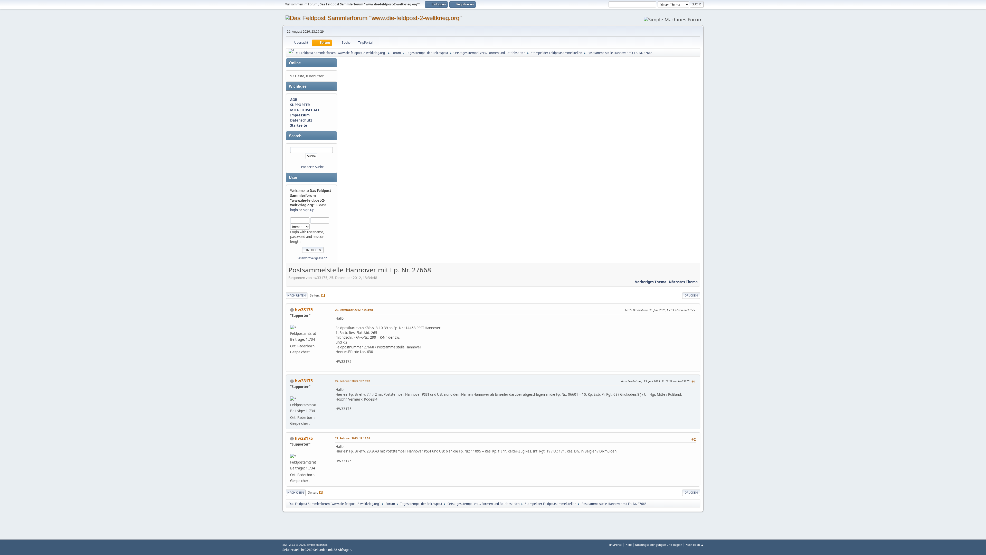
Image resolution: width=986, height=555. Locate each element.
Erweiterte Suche (311, 167)
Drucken (691, 295)
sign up (308, 210)
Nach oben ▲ (695, 545)
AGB (293, 99)
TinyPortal (615, 545)
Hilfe (628, 545)
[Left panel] (292, 51)
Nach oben (295, 492)
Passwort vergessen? (312, 258)
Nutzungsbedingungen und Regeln (658, 545)
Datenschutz (301, 120)
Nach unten (296, 295)
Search (295, 136)
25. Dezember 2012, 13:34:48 (354, 310)
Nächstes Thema (683, 282)
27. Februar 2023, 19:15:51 (352, 438)
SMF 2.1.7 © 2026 (293, 544)
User (293, 177)
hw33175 (304, 309)
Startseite (298, 125)
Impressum (300, 115)
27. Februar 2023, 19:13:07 (352, 381)
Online (295, 63)
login (294, 210)
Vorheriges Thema (650, 282)
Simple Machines (317, 544)
